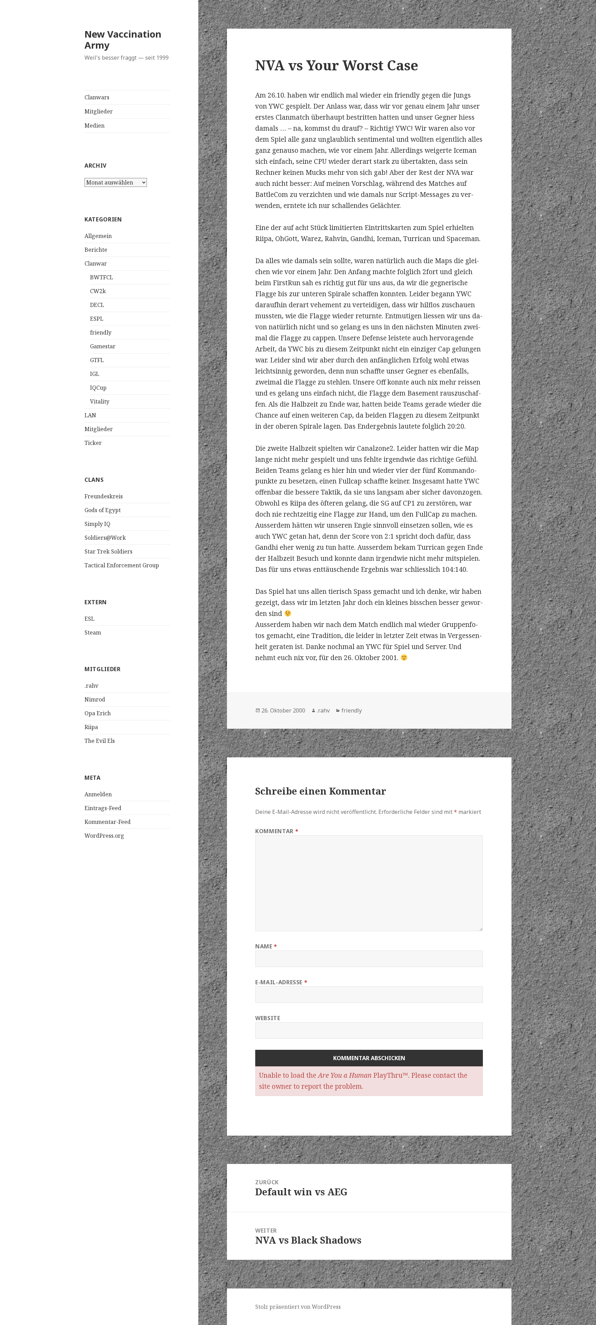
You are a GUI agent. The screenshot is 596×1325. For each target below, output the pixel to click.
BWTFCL (101, 277)
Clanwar (96, 263)
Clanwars (97, 97)
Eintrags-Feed (103, 808)
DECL (97, 305)
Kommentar (276, 831)
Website (267, 1018)
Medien (95, 125)
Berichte (96, 249)
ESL (90, 618)
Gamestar (103, 346)
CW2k (98, 291)
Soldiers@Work (105, 537)
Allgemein (98, 236)
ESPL (96, 318)
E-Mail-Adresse (281, 982)
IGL (94, 374)
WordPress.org (104, 835)
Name (266, 946)
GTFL (97, 360)
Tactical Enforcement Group (122, 565)
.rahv (91, 685)
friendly (100, 332)
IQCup (98, 387)
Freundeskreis (104, 496)
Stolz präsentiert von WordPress (298, 1307)
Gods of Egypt (103, 510)
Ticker (93, 443)
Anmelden (98, 794)
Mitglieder (99, 111)
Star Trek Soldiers (108, 551)
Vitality (99, 401)
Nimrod (95, 699)
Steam (93, 632)
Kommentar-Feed (108, 822)
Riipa (91, 727)
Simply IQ (97, 524)
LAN (90, 415)
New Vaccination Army (123, 39)
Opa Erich (98, 713)
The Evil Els (100, 741)
